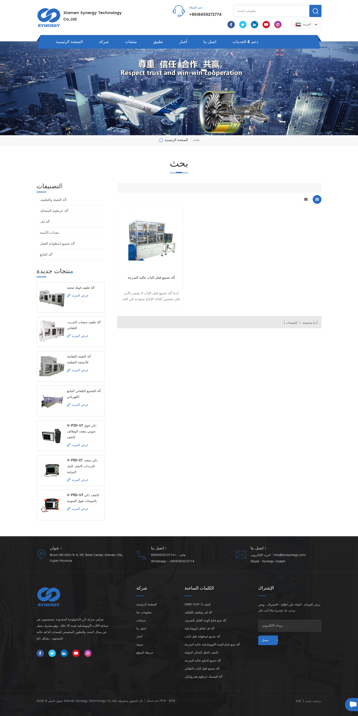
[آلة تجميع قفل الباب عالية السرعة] (151, 240)
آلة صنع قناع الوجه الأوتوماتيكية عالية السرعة (212, 644)
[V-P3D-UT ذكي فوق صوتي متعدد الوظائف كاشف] (52, 435)
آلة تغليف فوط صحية (80, 287)
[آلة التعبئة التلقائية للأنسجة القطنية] (52, 366)
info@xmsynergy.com (289, 555)
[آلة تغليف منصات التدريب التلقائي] (52, 332)
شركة (104, 42)
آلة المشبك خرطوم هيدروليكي (203, 676)
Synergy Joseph (273, 561)
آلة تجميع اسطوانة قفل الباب (202, 636)
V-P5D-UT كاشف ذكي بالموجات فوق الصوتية (83, 498)
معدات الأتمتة (49, 232)
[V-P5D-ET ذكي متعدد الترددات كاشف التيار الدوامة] (52, 470)
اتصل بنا (209, 42)
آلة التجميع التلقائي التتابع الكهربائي (84, 394)
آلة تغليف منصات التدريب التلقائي (84, 325)
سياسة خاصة (313, 701)
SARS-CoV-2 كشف (198, 604)
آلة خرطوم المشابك (54, 211)
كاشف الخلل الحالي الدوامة (201, 652)
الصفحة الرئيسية (69, 42)
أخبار (183, 42)
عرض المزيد (80, 295)
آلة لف (44, 221)
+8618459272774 (205, 14)
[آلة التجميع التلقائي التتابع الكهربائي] (52, 400)
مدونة (139, 644)
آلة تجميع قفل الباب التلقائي (202, 668)
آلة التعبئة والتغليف (53, 200)
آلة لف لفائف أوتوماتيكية (199, 628)
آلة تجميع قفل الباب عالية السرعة (151, 277)
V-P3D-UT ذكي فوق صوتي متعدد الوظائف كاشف (81, 431)
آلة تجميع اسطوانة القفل (57, 243)
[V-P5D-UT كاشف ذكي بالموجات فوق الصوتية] (52, 505)
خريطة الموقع (144, 652)
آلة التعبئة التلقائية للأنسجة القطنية (79, 359)
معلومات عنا (143, 612)
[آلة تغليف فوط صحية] (52, 297)
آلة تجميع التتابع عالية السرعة (203, 660)
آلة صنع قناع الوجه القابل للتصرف (205, 620)
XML (298, 701)
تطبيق (158, 42)
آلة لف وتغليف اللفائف (198, 612)
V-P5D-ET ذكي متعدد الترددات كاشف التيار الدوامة (82, 466)
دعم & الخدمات (245, 42)
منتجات (131, 42)
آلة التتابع (46, 254)
